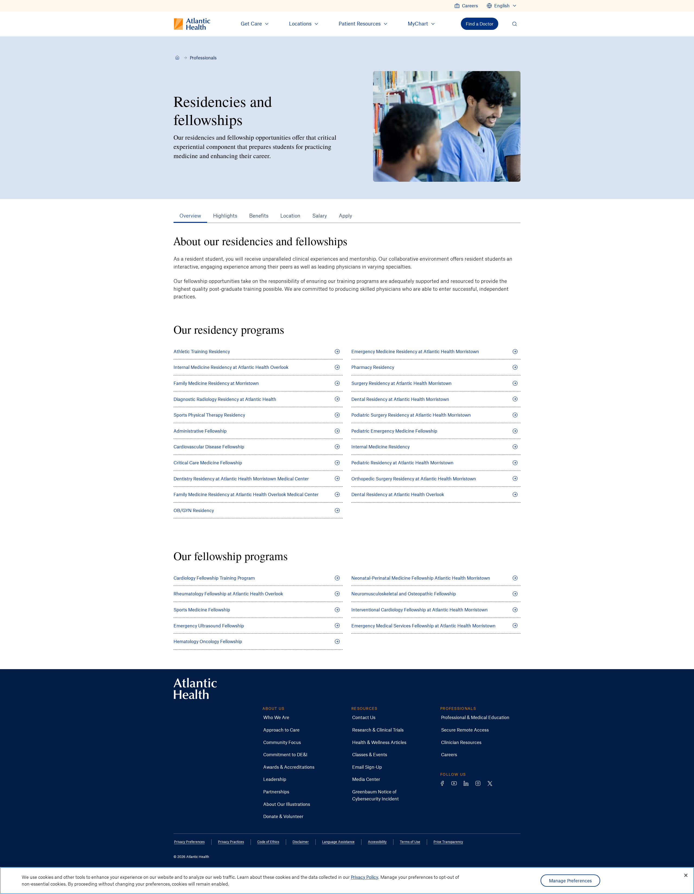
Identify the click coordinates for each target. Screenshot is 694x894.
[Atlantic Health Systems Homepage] (195, 688)
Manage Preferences (570, 880)
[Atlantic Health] (177, 57)
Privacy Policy (364, 877)
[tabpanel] (347, 446)
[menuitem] (466, 5)
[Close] (686, 875)
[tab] (190, 215)
